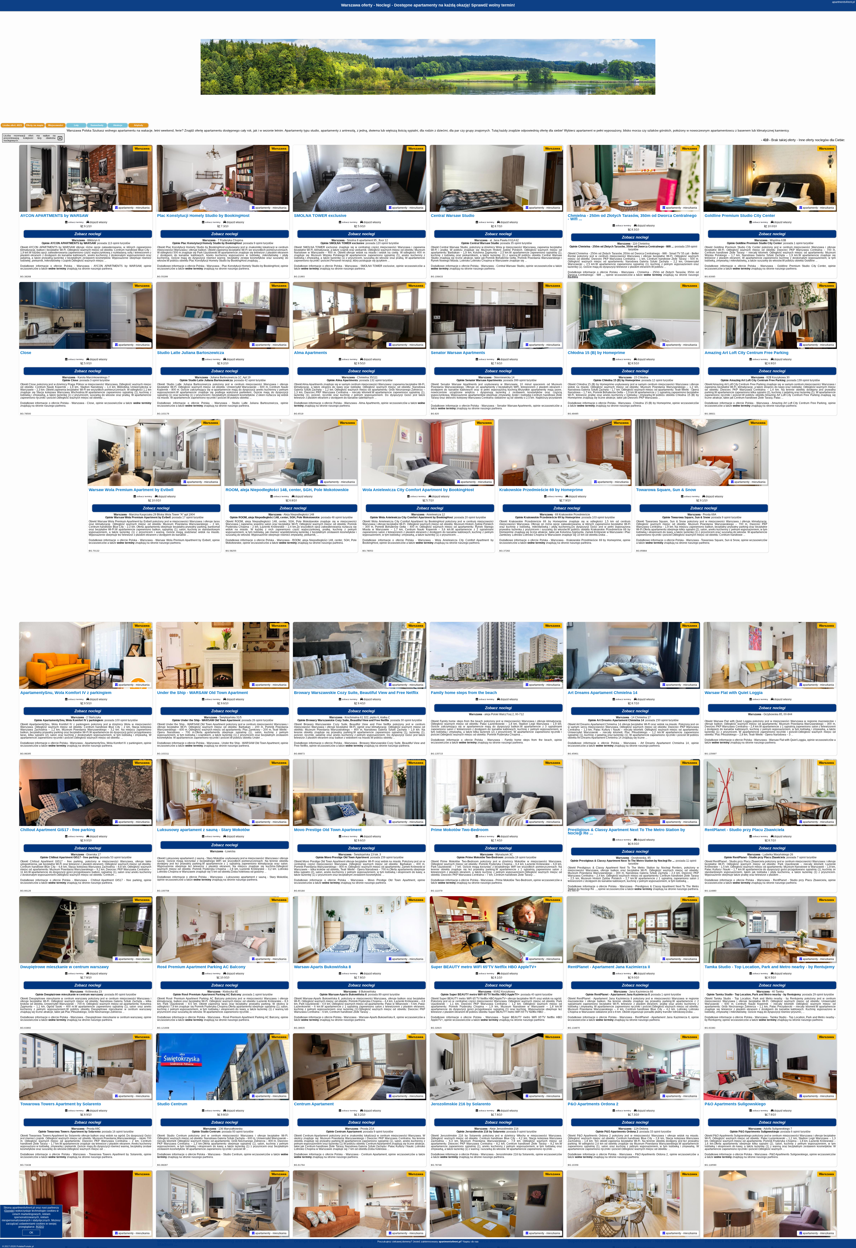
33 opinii (655, 1131)
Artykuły (138, 125)
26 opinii (257, 720)
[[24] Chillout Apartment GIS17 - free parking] (85, 792)
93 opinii (237, 1131)
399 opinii (520, 380)
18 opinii (520, 857)
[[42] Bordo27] (85, 1203)
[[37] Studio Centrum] (222, 1066)
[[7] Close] (85, 315)
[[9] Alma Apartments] (359, 315)
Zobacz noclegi (87, 234)
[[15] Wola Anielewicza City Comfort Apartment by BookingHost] (428, 452)
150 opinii (662, 720)
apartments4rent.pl (843, 2)
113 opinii (113, 243)
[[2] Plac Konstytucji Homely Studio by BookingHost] (222, 178)
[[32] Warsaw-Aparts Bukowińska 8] (359, 929)
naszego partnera (101, 268)
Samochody (97, 125)
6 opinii (795, 1131)
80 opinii (120, 994)
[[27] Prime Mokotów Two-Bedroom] (496, 792)
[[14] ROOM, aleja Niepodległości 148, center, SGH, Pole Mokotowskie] (291, 452)
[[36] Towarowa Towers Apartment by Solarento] (85, 1066)
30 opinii (406, 720)
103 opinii (598, 517)
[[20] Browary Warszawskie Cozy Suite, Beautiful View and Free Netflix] (359, 655)
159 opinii (691, 246)
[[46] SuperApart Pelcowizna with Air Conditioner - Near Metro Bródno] (633, 1203)
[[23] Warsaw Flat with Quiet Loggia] (770, 655)
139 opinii (803, 380)
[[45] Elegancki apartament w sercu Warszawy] (496, 1203)
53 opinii (115, 857)
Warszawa (142, 148)
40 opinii (536, 994)
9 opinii (258, 243)
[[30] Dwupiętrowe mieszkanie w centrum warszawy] (85, 929)
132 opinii (376, 380)
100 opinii (121, 720)
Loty (76, 125)
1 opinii (798, 243)
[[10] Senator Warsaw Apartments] (496, 315)
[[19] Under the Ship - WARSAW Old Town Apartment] (222, 655)
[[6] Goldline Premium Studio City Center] (770, 178)
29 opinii (818, 994)
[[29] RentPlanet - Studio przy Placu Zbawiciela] (770, 792)
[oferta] (116, 207)
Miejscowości (55, 125)
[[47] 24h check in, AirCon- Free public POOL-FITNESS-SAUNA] (770, 1203)
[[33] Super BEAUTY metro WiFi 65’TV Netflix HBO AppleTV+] (496, 929)
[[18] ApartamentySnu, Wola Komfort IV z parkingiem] (85, 655)
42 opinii (250, 380)
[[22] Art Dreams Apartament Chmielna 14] (633, 655)
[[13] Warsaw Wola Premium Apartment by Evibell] (154, 452)
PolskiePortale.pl (25, 1246)
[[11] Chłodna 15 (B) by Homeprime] (633, 315)
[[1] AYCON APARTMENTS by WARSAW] (85, 178)
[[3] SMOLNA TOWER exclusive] (359, 178)
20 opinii (470, 517)
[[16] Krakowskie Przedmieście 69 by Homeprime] (565, 452)
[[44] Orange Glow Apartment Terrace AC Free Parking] (359, 1203)
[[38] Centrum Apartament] (359, 1066)
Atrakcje (117, 125)
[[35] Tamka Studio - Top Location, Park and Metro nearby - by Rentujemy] (770, 929)
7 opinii (801, 857)
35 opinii (516, 243)
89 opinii (384, 994)
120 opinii (382, 243)
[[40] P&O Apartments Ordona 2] (633, 1066)
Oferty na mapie (34, 125)
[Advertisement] (428, 589)
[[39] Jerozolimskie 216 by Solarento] (496, 1066)
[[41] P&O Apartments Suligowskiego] (770, 1066)
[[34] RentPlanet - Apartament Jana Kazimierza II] (633, 929)
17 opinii (187, 517)
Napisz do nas (471, 1241)
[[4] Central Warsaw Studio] (496, 178)
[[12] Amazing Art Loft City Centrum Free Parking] (770, 315)
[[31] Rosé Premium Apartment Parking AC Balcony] (222, 929)
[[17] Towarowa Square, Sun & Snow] (701, 452)
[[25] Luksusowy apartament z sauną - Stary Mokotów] (222, 792)
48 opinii (336, 517)
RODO (40, 1226)
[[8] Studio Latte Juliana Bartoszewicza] (222, 315)
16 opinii (117, 1131)
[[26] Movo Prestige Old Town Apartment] (359, 792)
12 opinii (657, 380)
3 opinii (94, 380)
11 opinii (691, 860)
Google (9, 1210)
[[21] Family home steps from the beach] (496, 655)
